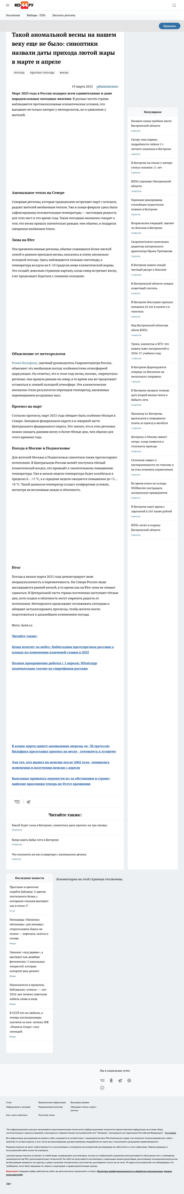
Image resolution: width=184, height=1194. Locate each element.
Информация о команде (18, 1107)
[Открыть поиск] (174, 5)
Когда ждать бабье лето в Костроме (35, 842)
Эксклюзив (13, 15)
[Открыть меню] (7, 5)
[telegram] (29, 801)
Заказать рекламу (64, 15)
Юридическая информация (52, 1102)
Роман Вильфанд (25, 363)
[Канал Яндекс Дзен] (129, 1080)
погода (19, 72)
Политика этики (46, 1115)
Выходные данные (80, 1102)
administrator (107, 86)
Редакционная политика (50, 1107)
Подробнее (170, 1132)
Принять (169, 26)
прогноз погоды (42, 72)
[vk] (17, 801)
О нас (9, 1102)
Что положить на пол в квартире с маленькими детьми (49, 856)
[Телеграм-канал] (120, 1080)
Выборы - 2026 (36, 15)
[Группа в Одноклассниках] (111, 1080)
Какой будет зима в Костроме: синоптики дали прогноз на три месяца (59, 827)
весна (64, 72)
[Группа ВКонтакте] (102, 1080)
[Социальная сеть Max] (102, 1087)
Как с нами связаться (16, 1115)
